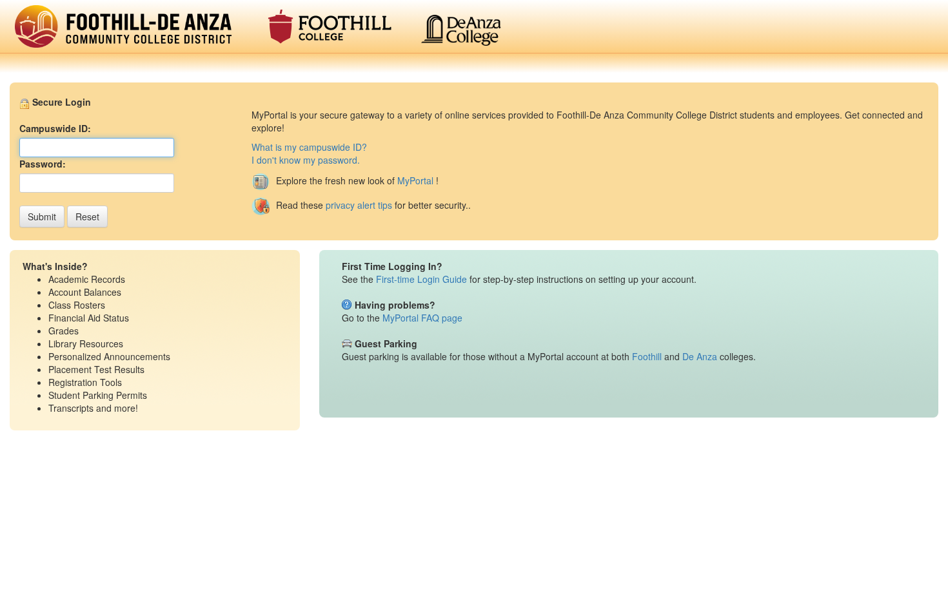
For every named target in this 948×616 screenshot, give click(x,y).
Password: (42, 163)
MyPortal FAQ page (422, 317)
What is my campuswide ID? (309, 146)
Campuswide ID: (55, 128)
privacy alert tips (359, 204)
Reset (87, 216)
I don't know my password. (306, 159)
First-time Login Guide (421, 279)
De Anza (699, 356)
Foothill (647, 356)
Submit (42, 216)
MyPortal (415, 180)
